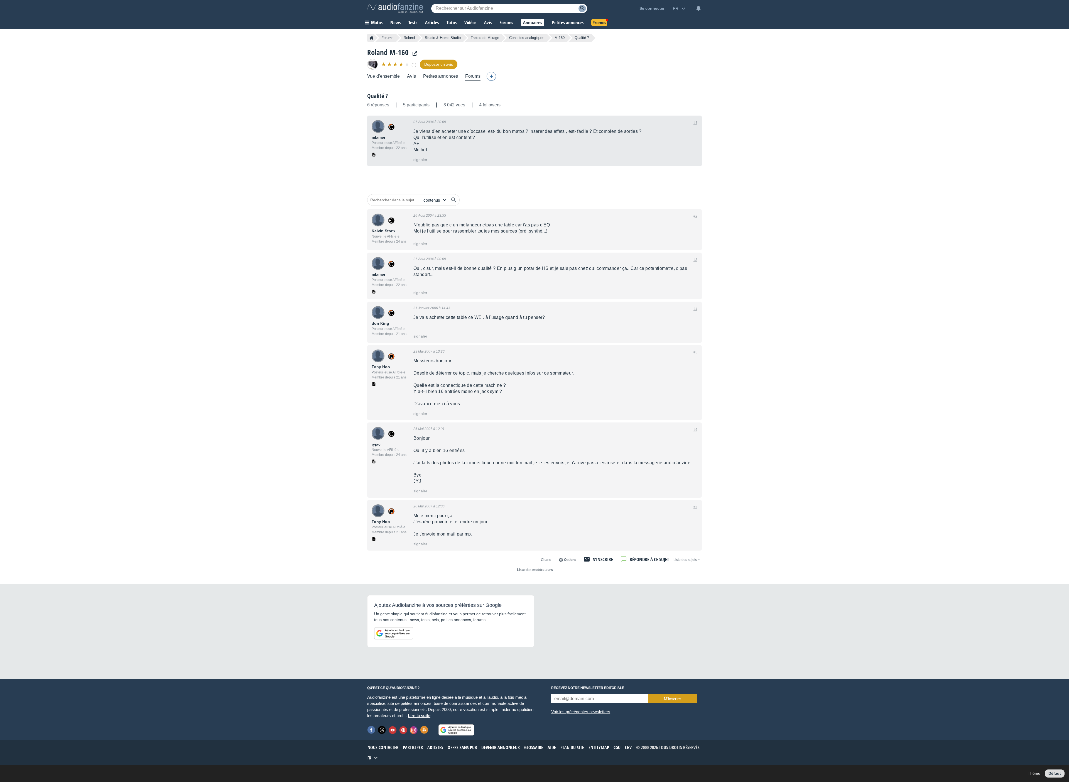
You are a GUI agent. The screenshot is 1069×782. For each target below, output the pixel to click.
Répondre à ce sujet (649, 559)
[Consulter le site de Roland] (413, 53)
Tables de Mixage (485, 38)
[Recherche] (582, 8)
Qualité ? (377, 96)
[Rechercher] (453, 200)
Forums (387, 38)
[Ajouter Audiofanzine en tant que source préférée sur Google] (393, 633)
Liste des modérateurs (535, 570)
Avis (411, 76)
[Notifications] (698, 8)
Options (570, 560)
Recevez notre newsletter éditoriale (587, 688)
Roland (409, 38)
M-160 (560, 38)
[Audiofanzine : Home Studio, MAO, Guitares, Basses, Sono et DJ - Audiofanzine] (395, 8)
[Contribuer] (491, 76)
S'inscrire (603, 559)
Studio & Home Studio (443, 38)
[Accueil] (371, 38)
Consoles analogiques (527, 38)
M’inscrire (672, 699)
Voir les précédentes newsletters (580, 711)
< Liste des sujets (686, 560)
